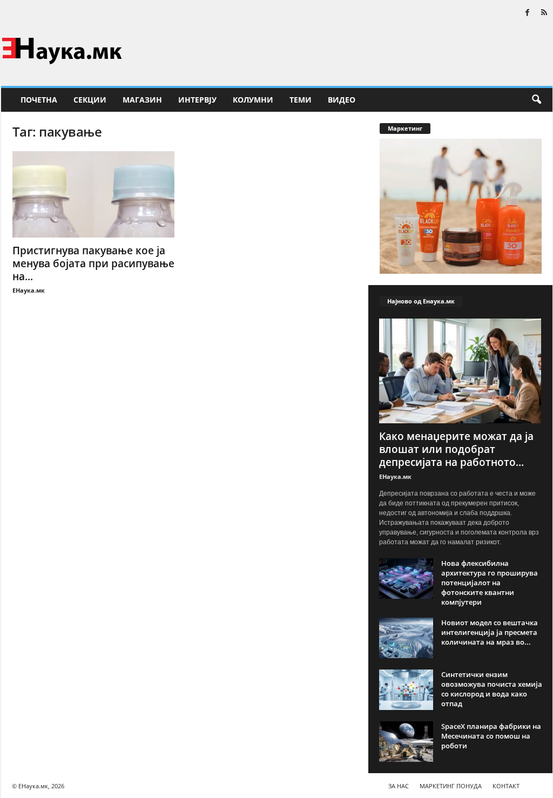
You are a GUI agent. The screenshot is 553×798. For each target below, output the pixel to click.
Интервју (197, 99)
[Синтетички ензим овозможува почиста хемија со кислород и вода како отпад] (406, 689)
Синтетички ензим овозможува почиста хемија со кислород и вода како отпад (491, 688)
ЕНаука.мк (28, 290)
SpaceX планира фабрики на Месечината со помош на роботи (491, 735)
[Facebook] (527, 13)
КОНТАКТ (506, 786)
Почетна (39, 99)
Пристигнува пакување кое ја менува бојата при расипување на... (93, 263)
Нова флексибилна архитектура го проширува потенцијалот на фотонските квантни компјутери (489, 582)
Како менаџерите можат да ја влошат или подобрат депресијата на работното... (456, 449)
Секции (89, 99)
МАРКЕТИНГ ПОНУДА (451, 786)
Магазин (142, 99)
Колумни (253, 99)
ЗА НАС (398, 786)
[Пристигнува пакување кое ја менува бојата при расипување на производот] (93, 194)
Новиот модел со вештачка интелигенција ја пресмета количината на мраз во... (489, 632)
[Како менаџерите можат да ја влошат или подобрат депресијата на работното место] (460, 371)
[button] (536, 100)
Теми (300, 99)
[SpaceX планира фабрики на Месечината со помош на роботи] (406, 741)
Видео (341, 99)
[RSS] (544, 13)
